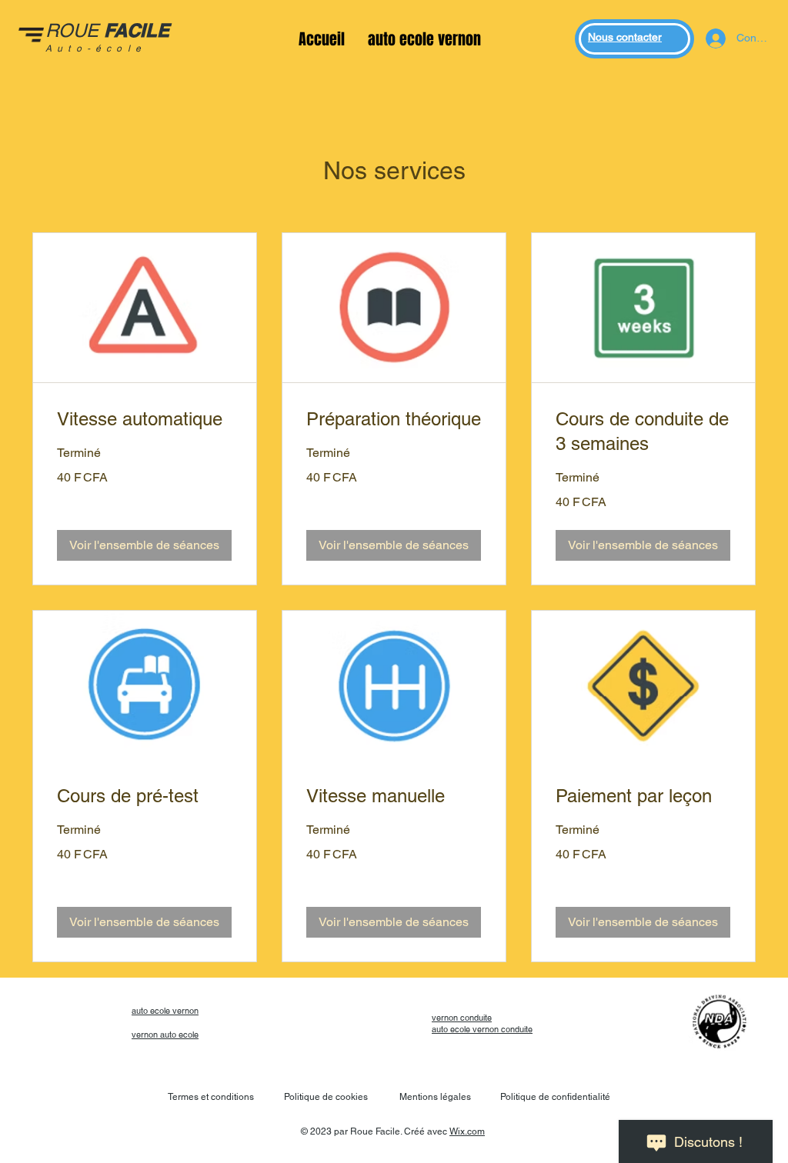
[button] (144, 545)
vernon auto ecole (165, 1034)
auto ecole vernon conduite (482, 1029)
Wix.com (467, 1131)
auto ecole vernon (165, 1010)
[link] (144, 419)
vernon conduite (462, 1017)
